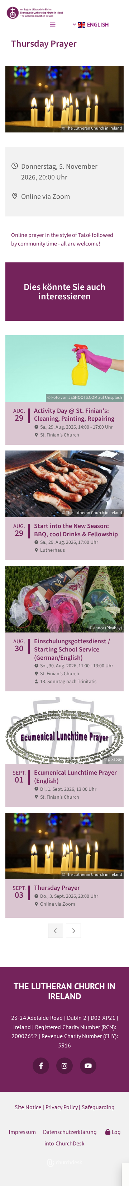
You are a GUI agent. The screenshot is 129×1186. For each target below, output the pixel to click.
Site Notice (28, 1107)
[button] (29, 25)
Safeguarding (98, 1107)
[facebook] (41, 1066)
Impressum (22, 1131)
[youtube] (88, 1066)
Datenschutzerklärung (70, 1131)
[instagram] (64, 1066)
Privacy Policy (61, 1107)
